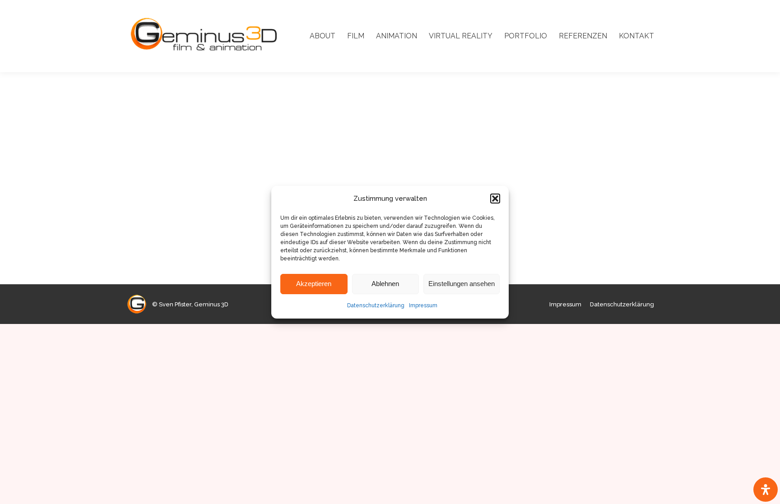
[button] (495, 198)
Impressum (423, 305)
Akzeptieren (313, 283)
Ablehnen (385, 283)
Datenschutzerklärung (375, 305)
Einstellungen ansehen (461, 283)
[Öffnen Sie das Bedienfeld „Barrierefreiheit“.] (765, 489)
